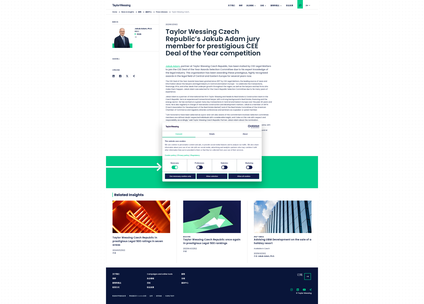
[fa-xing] (309, 290)
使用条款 (159, 296)
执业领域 (250, 5)
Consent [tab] (179, 134)
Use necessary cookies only (180, 176)
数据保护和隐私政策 (119, 296)
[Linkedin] (113, 76)
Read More (134, 39)
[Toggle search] (300, 5)
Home (114, 12)
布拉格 (139, 34)
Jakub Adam (173, 66)
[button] (300, 5)
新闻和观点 (275, 5)
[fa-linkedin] (296, 290)
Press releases (162, 12)
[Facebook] (120, 76)
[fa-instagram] (290, 290)
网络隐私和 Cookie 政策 (137, 296)
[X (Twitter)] (127, 76)
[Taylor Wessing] (121, 6)
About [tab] (245, 134)
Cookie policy (170, 155)
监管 (151, 296)
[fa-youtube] (302, 290)
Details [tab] (212, 134)
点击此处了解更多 (141, 230)
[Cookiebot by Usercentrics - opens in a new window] (249, 126)
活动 (148, 283)
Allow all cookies (243, 176)
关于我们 (231, 5)
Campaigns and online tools (159, 274)
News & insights (127, 12)
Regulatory (195, 155)
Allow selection (212, 176)
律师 (240, 5)
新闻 (139, 12)
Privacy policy (183, 155)
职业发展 (289, 5)
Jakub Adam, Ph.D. (266, 256)
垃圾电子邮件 (169, 296)
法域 (262, 5)
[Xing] (134, 76)
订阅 (299, 275)
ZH (307, 5)
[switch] (199, 167)
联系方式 (115, 287)
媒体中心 (149, 12)
